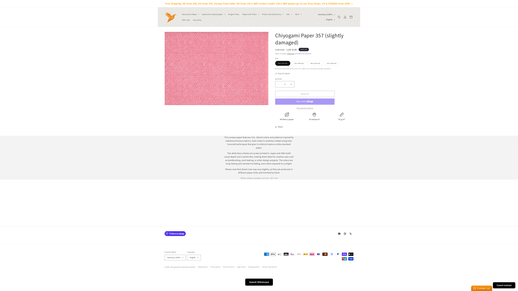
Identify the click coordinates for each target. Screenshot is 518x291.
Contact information (269, 267)
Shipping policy (254, 267)
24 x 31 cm (284, 64)
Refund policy (203, 267)
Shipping (290, 54)
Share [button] (280, 127)
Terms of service (228, 267)
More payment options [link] (305, 108)
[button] (190, 14)
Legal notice (241, 267)
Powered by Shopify (189, 267)
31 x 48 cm (300, 64)
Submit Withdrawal (259, 282)
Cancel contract (504, 285)
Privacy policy (215, 267)
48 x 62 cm (317, 64)
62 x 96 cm (333, 64)
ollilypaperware (175, 267)
